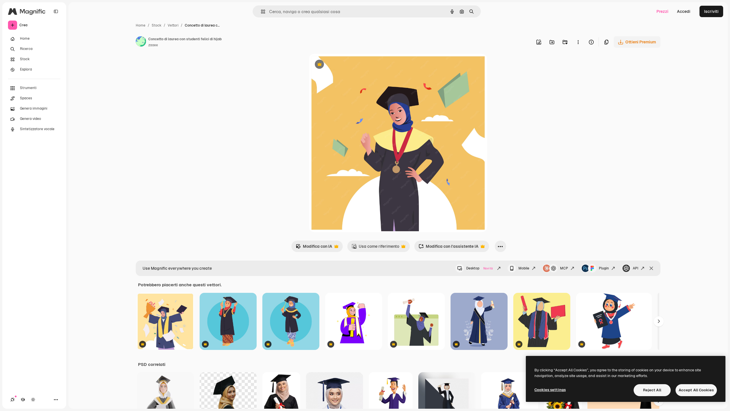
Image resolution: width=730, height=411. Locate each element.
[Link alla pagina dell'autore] (141, 42)
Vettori (173, 25)
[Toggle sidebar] (55, 11)
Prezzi (662, 11)
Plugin (604, 268)
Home (140, 25)
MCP (564, 268)
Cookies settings (550, 389)
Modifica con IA (314, 248)
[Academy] (22, 399)
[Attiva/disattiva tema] (33, 399)
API (635, 268)
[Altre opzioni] (578, 42)
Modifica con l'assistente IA (448, 248)
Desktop (479, 268)
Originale (347, 65)
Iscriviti (711, 11)
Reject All (652, 390)
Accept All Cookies (696, 390)
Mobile (523, 268)
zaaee (153, 45)
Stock (156, 25)
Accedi (683, 11)
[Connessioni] (12, 399)
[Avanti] (659, 321)
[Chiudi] (651, 268)
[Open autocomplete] (261, 11)
